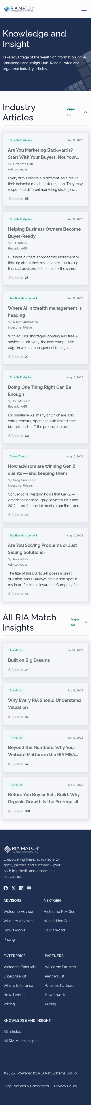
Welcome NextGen (59, 912)
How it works (14, 930)
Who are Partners (59, 985)
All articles (12, 1032)
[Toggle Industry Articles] (85, 112)
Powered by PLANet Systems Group (47, 1073)
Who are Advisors (19, 921)
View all (71, 112)
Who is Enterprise (18, 985)
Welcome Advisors (19, 912)
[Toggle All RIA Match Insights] (85, 622)
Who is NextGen (57, 921)
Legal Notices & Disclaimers (26, 1086)
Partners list (54, 976)
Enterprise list (15, 976)
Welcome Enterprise (21, 967)
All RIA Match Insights (21, 1041)
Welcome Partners (60, 967)
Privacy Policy (65, 1086)
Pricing (9, 939)
